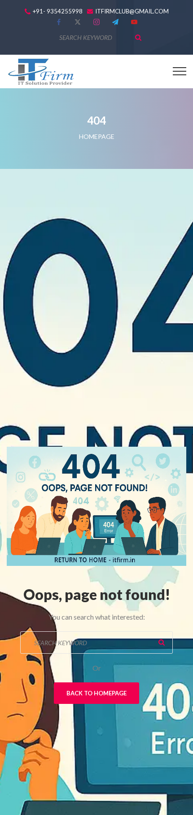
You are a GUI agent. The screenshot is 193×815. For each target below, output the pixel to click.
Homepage (96, 136)
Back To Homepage (96, 693)
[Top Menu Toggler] (179, 71)
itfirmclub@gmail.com (132, 11)
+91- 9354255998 (58, 11)
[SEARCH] (138, 38)
